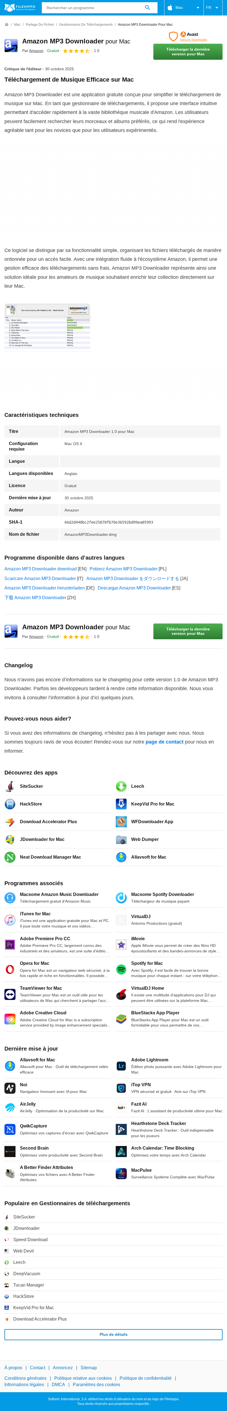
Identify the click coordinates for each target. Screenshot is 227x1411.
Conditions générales (25, 1378)
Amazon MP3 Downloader (76, 41)
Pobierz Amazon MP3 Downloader (124, 569)
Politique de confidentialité (146, 1378)
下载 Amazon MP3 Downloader (35, 597)
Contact (37, 1367)
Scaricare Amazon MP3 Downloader (40, 578)
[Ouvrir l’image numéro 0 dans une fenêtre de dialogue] (47, 328)
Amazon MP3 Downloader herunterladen (44, 588)
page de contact (165, 742)
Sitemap (89, 1367)
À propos (13, 1367)
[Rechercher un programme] (147, 7)
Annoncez (63, 1367)
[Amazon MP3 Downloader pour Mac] (11, 45)
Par (32, 50)
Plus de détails (114, 1334)
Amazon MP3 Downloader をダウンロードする (132, 578)
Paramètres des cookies (96, 1384)
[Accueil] (6, 24)
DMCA (58, 1384)
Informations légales (24, 1384)
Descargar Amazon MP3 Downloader (134, 588)
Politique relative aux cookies (83, 1378)
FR (208, 7)
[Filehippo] (19, 7)
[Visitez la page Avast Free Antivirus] (188, 36)
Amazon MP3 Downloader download (40, 569)
